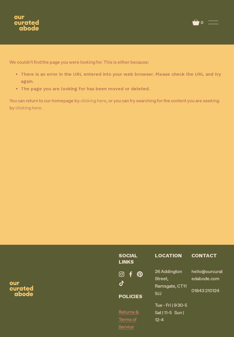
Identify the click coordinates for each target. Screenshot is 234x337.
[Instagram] (121, 274)
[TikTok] (121, 283)
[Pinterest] (140, 274)
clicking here (93, 100)
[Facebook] (131, 274)
